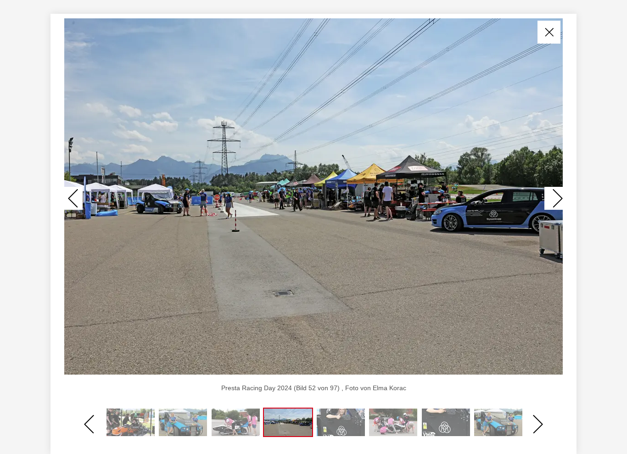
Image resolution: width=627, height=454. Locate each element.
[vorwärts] (553, 198)
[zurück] (73, 198)
